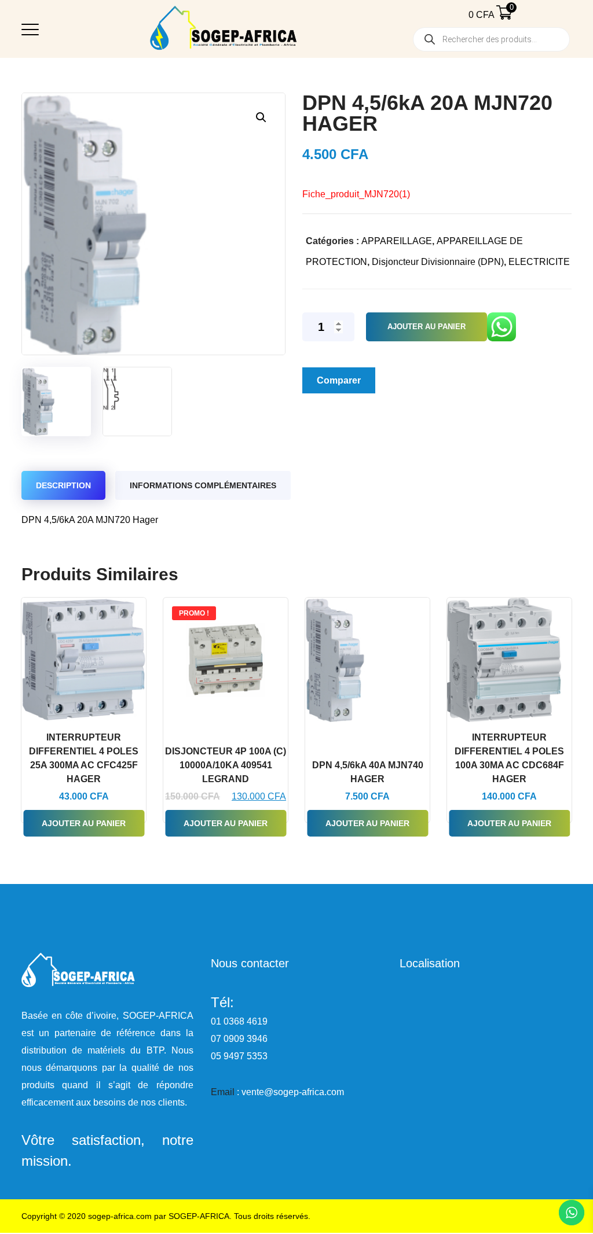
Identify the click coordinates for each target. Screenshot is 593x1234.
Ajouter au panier (426, 326)
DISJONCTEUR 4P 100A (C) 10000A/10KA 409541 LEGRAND (225, 765)
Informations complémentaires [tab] (203, 485)
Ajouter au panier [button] (84, 823)
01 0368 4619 (239, 1021)
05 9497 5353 (239, 1056)
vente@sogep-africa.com (292, 1092)
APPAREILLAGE (396, 241)
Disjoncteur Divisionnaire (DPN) (438, 262)
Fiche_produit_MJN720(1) (356, 194)
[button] (261, 117)
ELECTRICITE (539, 262)
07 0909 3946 (239, 1039)
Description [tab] (63, 485)
